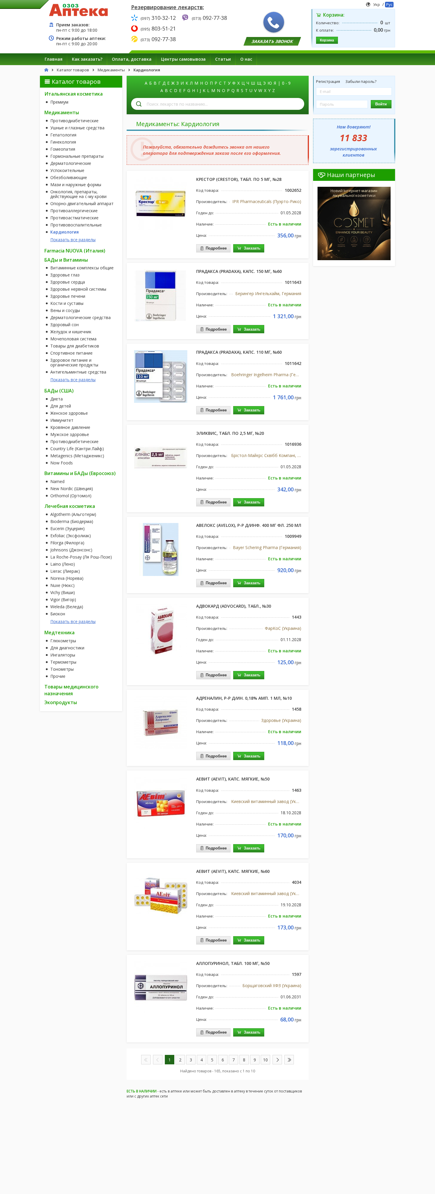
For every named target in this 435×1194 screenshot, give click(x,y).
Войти (381, 104)
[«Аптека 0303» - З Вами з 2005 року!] (78, 9)
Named (57, 481)
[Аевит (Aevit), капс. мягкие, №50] (160, 803)
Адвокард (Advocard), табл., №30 (233, 606)
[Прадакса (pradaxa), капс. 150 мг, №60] (160, 295)
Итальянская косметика (73, 94)
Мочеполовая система (73, 339)
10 (265, 1060)
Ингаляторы (62, 655)
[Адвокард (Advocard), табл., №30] (160, 630)
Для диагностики (67, 648)
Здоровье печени (67, 296)
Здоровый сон (64, 324)
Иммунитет (61, 420)
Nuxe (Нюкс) (62, 585)
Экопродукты (60, 702)
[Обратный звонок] (273, 22)
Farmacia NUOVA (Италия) (74, 250)
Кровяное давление (70, 427)
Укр (376, 4)
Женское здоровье (69, 413)
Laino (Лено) (62, 564)
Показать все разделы (73, 239)
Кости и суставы (66, 303)
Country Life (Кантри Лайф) (77, 448)
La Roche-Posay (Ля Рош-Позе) (81, 557)
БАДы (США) (59, 390)
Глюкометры (63, 640)
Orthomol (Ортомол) (70, 495)
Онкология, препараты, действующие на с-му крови (78, 194)
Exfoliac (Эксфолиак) (70, 535)
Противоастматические (74, 217)
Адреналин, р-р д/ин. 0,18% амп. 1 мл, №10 (244, 698)
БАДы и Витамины (66, 260)
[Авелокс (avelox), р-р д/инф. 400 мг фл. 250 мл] (160, 549)
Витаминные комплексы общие (82, 267)
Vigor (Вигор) (63, 599)
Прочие (57, 676)
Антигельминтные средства (78, 372)
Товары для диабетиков (74, 346)
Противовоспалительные (76, 225)
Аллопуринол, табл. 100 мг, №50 (233, 963)
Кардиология (64, 232)
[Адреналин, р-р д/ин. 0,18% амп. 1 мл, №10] (160, 722)
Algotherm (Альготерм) (73, 514)
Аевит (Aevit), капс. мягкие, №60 (233, 871)
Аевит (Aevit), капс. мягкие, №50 (233, 779)
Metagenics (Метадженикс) (77, 455)
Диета (56, 399)
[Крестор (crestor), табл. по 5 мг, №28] (160, 203)
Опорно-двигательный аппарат (82, 203)
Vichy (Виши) (62, 592)
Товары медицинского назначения (71, 690)
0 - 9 (286, 83)
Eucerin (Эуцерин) (67, 528)
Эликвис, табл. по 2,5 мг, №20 (230, 433)
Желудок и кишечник (70, 331)
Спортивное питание (71, 353)
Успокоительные (67, 170)
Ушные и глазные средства (77, 127)
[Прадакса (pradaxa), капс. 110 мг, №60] (160, 376)
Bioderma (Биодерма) (71, 521)
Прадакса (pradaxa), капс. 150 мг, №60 (239, 271)
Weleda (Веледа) (66, 606)
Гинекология (63, 142)
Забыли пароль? (360, 81)
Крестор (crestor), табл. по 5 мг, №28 (238, 179)
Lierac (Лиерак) (65, 571)
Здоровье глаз (65, 275)
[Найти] (139, 104)
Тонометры (62, 669)
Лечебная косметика (69, 506)
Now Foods (61, 463)
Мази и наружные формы (75, 184)
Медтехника (59, 632)
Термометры (63, 662)
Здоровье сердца (67, 282)
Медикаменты (61, 112)
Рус (389, 4)
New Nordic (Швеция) (71, 488)
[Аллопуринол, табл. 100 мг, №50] (160, 987)
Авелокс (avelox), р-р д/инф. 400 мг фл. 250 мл (248, 525)
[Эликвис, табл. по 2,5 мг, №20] (160, 457)
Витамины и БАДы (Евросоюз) (80, 473)
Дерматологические (70, 163)
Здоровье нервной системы (78, 289)
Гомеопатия (62, 149)
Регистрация (328, 81)
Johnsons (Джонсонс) (71, 550)
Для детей (60, 406)
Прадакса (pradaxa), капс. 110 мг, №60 (239, 352)
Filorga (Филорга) (67, 542)
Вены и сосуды (65, 310)
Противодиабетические (74, 120)
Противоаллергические (74, 210)
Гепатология (63, 135)
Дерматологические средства (80, 317)
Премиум (59, 102)
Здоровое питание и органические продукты (74, 362)
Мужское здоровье (69, 434)
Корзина (327, 40)
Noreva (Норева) (66, 578)
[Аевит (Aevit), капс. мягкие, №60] (160, 895)
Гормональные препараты (77, 156)
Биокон (57, 614)
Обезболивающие (68, 177)
